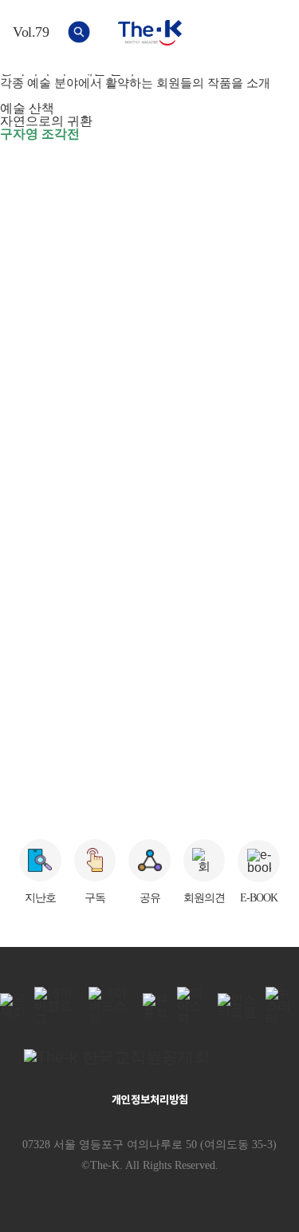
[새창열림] (149, 1057)
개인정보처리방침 (150, 1099)
